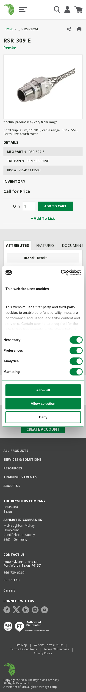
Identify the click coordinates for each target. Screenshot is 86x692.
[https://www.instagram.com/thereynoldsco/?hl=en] (36, 609)
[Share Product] (69, 29)
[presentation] (17, 245)
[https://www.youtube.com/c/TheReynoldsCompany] (45, 609)
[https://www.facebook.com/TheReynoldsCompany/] (8, 609)
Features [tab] (45, 245)
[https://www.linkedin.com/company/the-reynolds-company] (26, 609)
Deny (43, 417)
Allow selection (43, 404)
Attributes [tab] (17, 245)
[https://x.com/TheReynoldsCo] (17, 609)
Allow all (43, 390)
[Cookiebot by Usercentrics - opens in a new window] (61, 273)
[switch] (76, 350)
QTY (16, 206)
